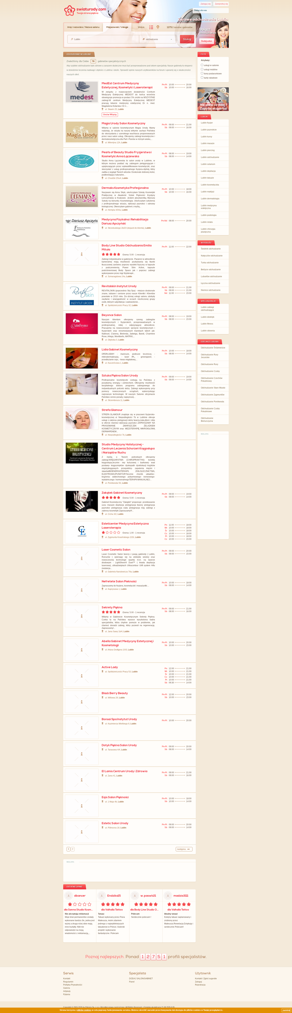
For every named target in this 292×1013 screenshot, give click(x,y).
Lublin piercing (208, 150)
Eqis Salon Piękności (115, 797)
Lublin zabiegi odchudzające (207, 308)
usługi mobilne (210, 69)
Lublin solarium (208, 164)
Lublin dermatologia (210, 198)
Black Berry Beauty (115, 693)
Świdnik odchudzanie (211, 249)
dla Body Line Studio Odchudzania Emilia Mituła (145, 909)
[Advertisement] (213, 487)
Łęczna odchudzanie (210, 283)
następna (181, 849)
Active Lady (110, 667)
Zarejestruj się (221, 4)
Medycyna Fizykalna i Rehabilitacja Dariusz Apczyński (125, 221)
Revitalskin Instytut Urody (119, 286)
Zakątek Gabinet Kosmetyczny (122, 493)
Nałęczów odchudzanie (212, 256)
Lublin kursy (206, 136)
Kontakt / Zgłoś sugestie (206, 978)
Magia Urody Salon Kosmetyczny (123, 123)
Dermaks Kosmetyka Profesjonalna (125, 188)
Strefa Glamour (112, 410)
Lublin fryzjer (207, 123)
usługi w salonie (211, 65)
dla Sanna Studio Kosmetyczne (79, 909)
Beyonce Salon (112, 315)
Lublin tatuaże (207, 178)
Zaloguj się (206, 4)
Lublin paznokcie (209, 130)
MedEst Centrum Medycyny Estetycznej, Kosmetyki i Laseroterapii (127, 85)
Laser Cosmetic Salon (116, 550)
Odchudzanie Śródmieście (213, 348)
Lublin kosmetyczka (210, 185)
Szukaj (187, 39)
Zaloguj (198, 982)
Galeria (66, 988)
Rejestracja (200, 985)
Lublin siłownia (208, 331)
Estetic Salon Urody (115, 823)
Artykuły (66, 991)
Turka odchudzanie (210, 262)
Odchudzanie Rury (209, 364)
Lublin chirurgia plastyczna (208, 230)
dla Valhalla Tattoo (112, 909)
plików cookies (84, 1010)
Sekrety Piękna (112, 607)
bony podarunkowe (213, 73)
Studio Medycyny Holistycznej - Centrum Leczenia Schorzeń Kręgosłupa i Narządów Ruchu (128, 448)
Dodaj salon (206, 41)
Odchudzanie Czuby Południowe (210, 410)
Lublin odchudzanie (210, 157)
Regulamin (68, 982)
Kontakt (66, 978)
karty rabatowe (210, 78)
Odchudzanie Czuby (210, 371)
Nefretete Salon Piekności (119, 581)
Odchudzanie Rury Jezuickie (209, 356)
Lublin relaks (207, 222)
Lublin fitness (207, 324)
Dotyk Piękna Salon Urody (119, 745)
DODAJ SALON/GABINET (141, 978)
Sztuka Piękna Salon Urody (120, 375)
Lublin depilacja (208, 171)
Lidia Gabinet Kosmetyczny (120, 349)
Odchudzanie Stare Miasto (213, 388)
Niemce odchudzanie (211, 290)
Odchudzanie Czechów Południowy (211, 379)
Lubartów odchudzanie (211, 276)
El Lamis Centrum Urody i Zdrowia (124, 771)
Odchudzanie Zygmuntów (212, 395)
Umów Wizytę (110, 114)
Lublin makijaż (207, 192)
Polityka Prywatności (72, 985)
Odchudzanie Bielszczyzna (207, 419)
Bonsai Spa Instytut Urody (119, 719)
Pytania (66, 994)
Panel (132, 982)
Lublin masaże (207, 143)
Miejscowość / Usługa (117, 27)
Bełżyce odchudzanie (211, 269)
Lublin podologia (208, 215)
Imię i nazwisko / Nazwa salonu (83, 27)
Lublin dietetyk (207, 317)
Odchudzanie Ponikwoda (212, 401)
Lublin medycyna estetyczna (209, 207)
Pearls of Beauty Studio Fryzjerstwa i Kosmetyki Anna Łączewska (127, 154)
